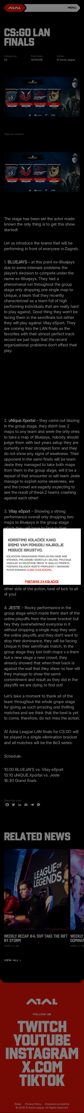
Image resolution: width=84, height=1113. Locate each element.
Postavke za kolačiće (42, 581)
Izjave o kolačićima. (39, 569)
